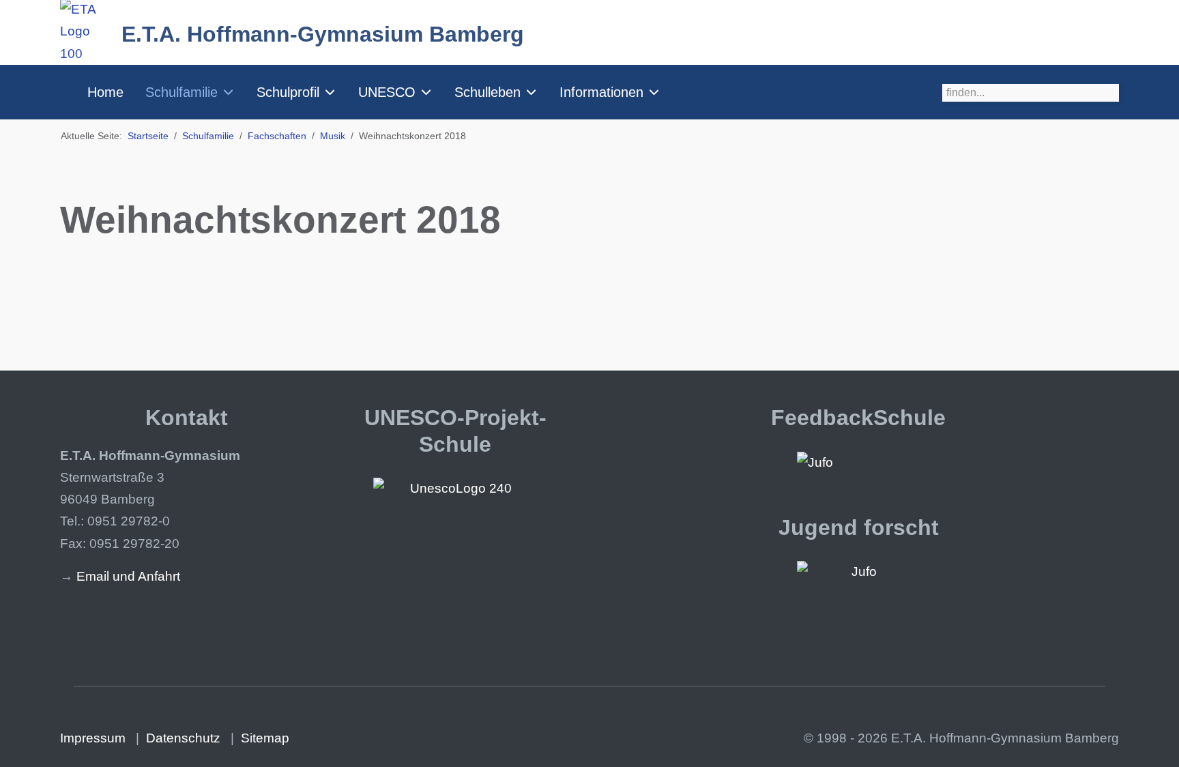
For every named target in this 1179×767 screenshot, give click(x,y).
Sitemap (265, 738)
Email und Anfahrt (128, 576)
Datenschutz (183, 738)
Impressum (93, 738)
